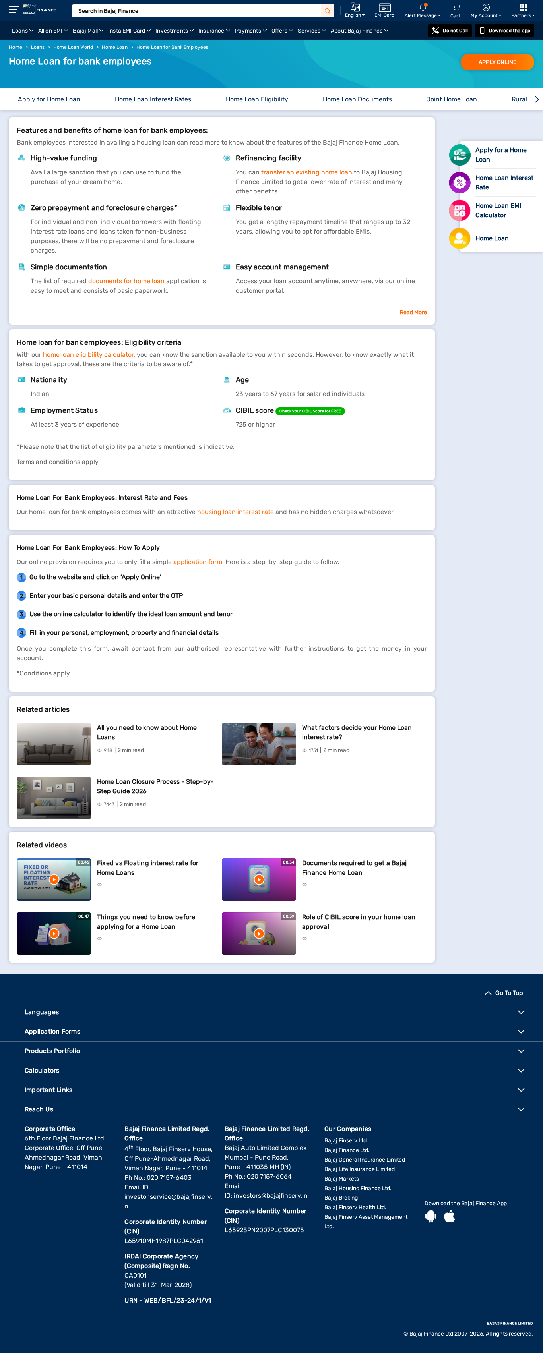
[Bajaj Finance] (39, 10)
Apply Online (497, 62)
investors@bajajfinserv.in (271, 1195)
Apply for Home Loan (49, 99)
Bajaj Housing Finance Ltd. (358, 1188)
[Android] (431, 1217)
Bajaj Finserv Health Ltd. (355, 1207)
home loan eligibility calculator (88, 354)
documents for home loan (126, 281)
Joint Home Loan (452, 99)
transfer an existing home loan (307, 172)
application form (197, 562)
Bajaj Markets (341, 1178)
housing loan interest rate (236, 512)
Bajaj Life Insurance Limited (359, 1169)
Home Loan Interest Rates (153, 99)
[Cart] (456, 7)
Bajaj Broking (341, 1198)
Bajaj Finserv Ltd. (346, 1140)
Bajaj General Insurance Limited (364, 1159)
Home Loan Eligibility (257, 99)
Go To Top (509, 993)
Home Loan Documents (357, 99)
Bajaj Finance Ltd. (347, 1150)
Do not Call (455, 30)
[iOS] (449, 1217)
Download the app (509, 30)
